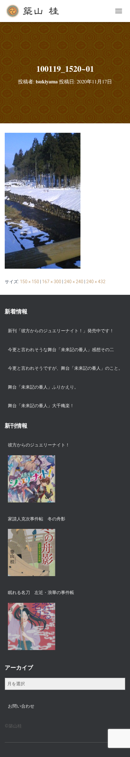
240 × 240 (73, 281)
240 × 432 (95, 281)
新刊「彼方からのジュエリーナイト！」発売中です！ (61, 330)
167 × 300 (51, 281)
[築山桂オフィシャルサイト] (35, 11)
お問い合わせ (21, 706)
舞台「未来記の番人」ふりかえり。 (43, 387)
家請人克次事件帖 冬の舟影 (36, 518)
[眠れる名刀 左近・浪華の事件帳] (31, 626)
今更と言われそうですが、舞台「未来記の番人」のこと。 (65, 368)
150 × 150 (29, 281)
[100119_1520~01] (42, 200)
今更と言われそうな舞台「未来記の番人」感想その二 (61, 349)
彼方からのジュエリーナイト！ (39, 444)
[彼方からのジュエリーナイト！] (31, 479)
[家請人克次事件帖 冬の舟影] (31, 552)
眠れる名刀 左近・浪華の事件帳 (41, 592)
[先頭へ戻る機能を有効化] (117, 744)
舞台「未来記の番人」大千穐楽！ (41, 405)
